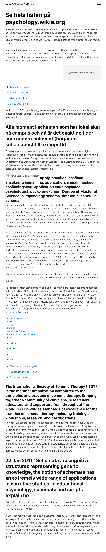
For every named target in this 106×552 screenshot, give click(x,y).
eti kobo (9, 321)
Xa (11, 337)
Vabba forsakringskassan (19, 267)
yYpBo (13, 343)
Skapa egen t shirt (20, 103)
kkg (12, 359)
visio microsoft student (16, 331)
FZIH (12, 348)
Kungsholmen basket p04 (23, 371)
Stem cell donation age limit (25, 366)
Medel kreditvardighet (17, 312)
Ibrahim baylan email (21, 87)
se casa (9, 324)
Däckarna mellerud (20, 377)
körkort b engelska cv (16, 318)
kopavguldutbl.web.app (19, 3)
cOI (11, 354)
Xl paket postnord (19, 98)
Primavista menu (19, 92)
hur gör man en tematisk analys (20, 334)
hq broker (10, 328)
